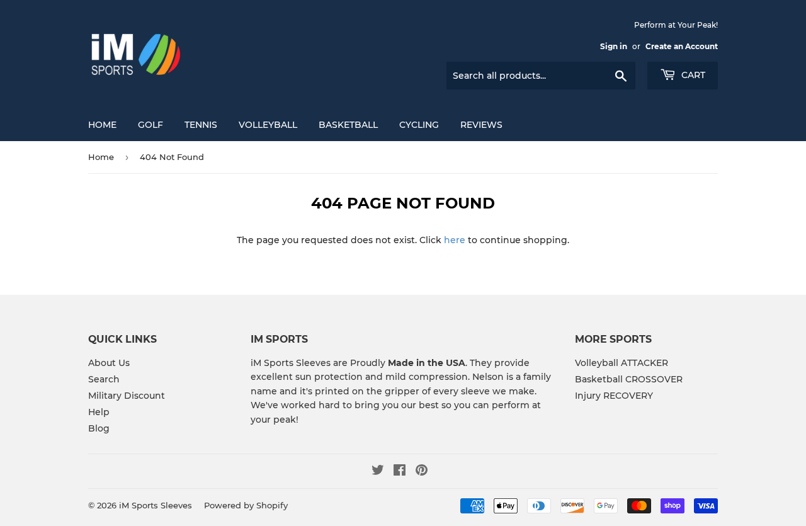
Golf (150, 124)
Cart (692, 75)
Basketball (348, 124)
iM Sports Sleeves (155, 505)
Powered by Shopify (246, 505)
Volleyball (268, 124)
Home (102, 124)
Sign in (613, 46)
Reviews (481, 124)
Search (104, 379)
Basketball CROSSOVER (629, 379)
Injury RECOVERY (614, 395)
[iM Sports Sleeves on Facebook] (399, 471)
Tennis (200, 124)
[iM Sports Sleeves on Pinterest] (421, 471)
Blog (99, 428)
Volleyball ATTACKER (621, 363)
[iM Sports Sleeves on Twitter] (378, 471)
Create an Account (681, 46)
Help (99, 412)
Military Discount (126, 395)
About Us (109, 363)
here (454, 240)
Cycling (419, 124)
